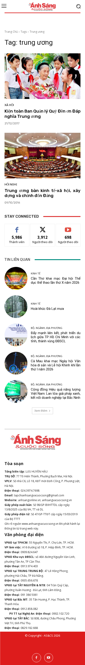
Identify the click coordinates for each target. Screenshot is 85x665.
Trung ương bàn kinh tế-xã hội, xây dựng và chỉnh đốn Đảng (42, 193)
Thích (17, 227)
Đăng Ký (68, 227)
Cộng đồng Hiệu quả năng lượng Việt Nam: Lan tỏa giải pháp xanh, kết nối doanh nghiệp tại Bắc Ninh (56, 393)
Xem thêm (40, 411)
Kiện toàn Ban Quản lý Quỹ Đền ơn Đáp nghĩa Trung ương (42, 113)
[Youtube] (48, 657)
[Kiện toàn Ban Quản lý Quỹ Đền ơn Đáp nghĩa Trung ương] (42, 76)
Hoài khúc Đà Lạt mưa (47, 309)
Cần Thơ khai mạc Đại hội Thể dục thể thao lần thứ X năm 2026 (56, 280)
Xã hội (9, 104)
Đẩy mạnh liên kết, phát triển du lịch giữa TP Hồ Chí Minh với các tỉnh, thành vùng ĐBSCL (56, 337)
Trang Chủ (11, 32)
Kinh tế (35, 273)
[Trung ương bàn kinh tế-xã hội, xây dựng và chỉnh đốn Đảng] (42, 155)
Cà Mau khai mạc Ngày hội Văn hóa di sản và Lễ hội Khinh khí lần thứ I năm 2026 (56, 365)
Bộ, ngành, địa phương (46, 328)
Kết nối (42, 227)
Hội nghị (11, 184)
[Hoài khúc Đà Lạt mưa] (16, 306)
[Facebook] (36, 657)
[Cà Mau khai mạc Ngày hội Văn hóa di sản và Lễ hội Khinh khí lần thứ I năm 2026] (16, 363)
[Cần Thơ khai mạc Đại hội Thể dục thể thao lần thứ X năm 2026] (16, 278)
